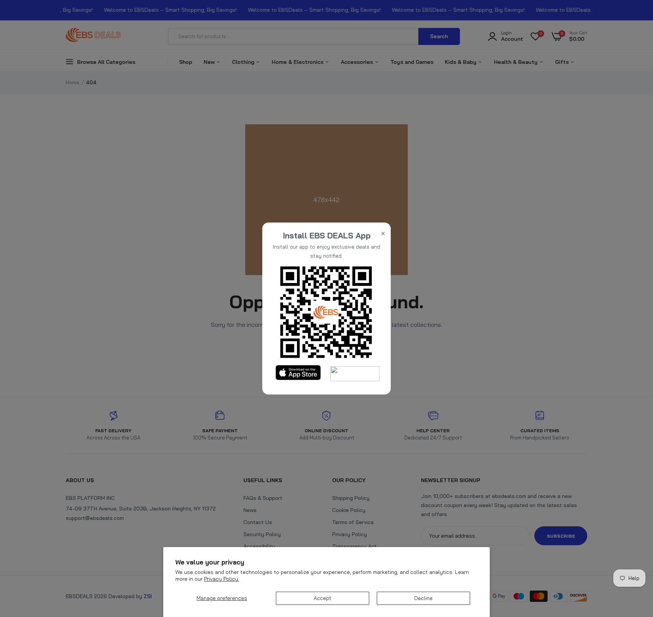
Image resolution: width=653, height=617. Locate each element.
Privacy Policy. (221, 578)
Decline (423, 598)
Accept (322, 598)
